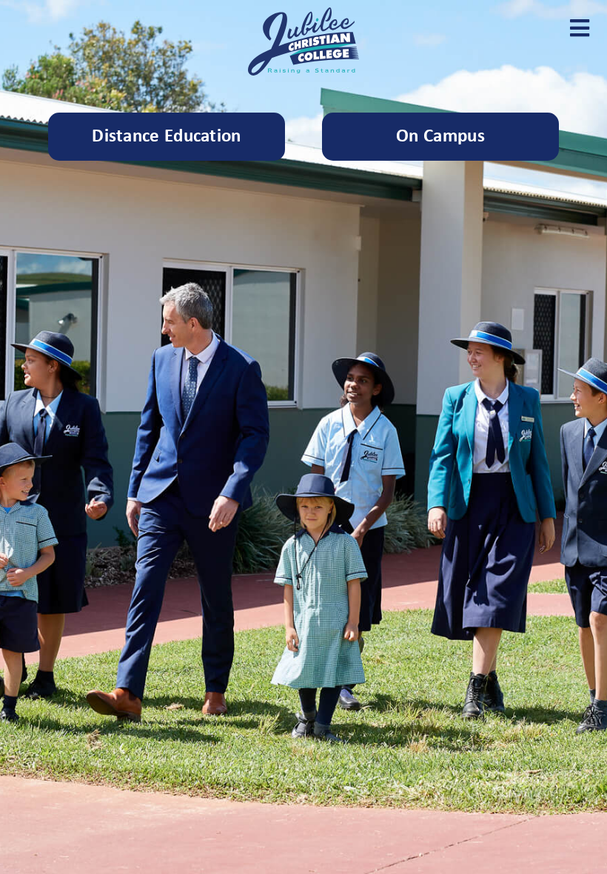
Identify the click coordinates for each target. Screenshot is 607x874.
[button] (579, 28)
